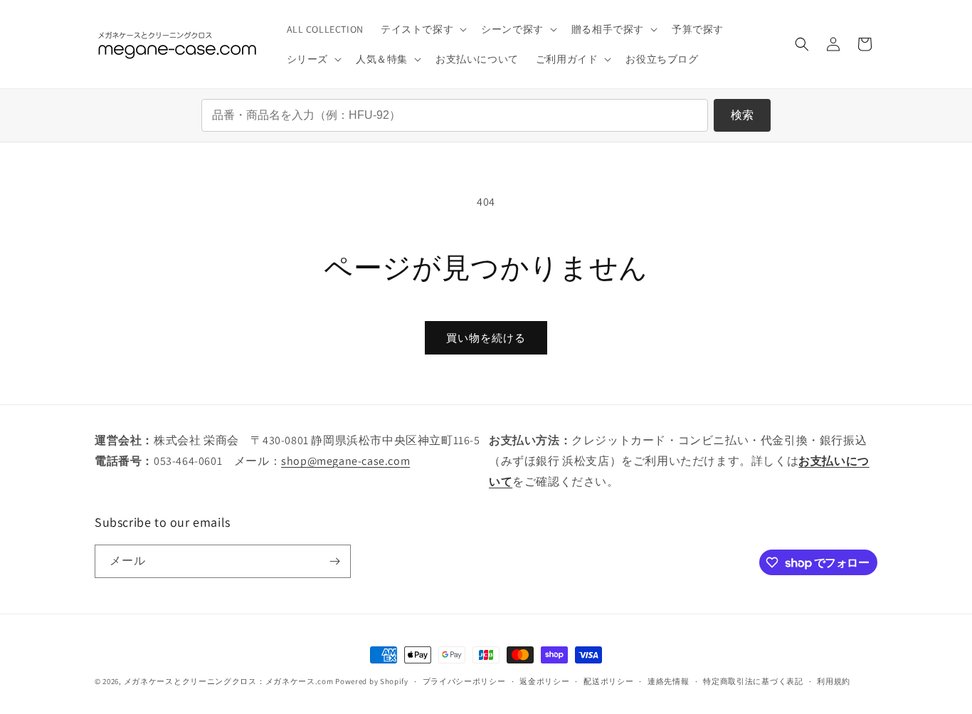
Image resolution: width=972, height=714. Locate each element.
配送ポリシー (608, 681)
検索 (742, 115)
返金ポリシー (544, 681)
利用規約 (833, 681)
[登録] (334, 561)
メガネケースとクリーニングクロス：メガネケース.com (229, 681)
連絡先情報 (669, 681)
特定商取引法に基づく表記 (753, 681)
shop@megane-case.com (345, 460)
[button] (422, 29)
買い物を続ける (486, 338)
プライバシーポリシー (464, 681)
